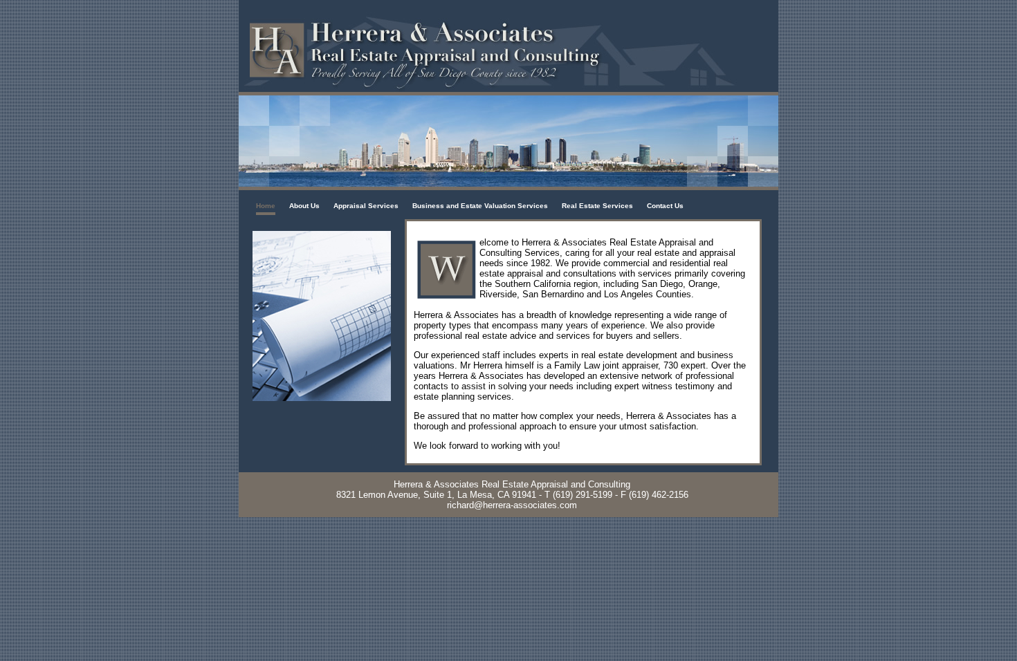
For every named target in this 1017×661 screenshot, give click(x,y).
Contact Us (665, 206)
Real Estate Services (597, 206)
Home (265, 206)
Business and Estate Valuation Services (480, 206)
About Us (304, 206)
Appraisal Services (365, 206)
